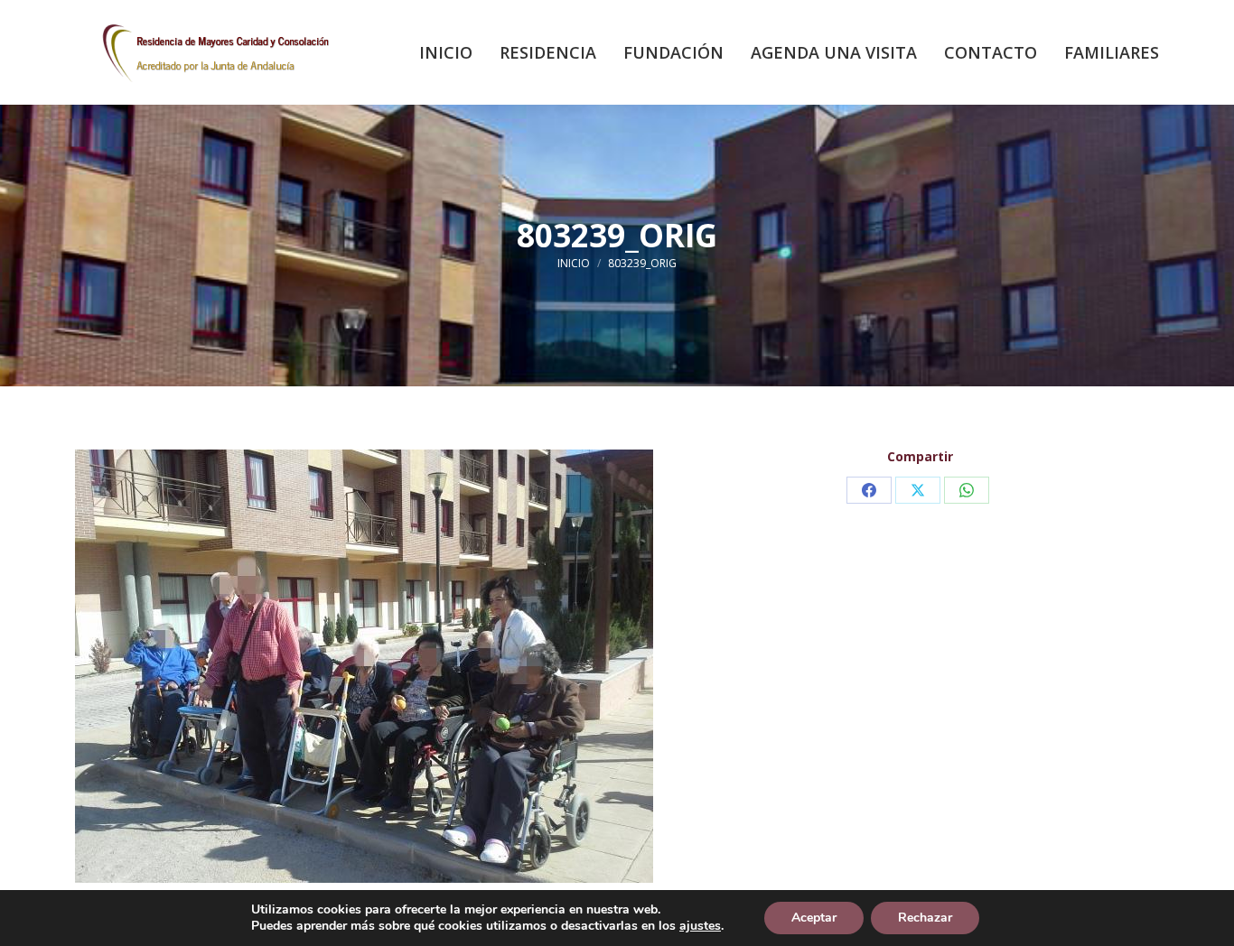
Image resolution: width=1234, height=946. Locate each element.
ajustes (700, 926)
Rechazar (925, 917)
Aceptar (814, 917)
